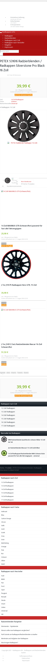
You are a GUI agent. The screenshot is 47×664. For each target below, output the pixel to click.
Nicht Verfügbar (7, 246)
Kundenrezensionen (14, 186)
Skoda (3, 600)
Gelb (2, 525)
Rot (2, 554)
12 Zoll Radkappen (8, 408)
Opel (3, 590)
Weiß (3, 564)
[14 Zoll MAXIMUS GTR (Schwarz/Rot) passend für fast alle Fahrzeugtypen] (23, 205)
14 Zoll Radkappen (8, 415)
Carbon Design (6, 518)
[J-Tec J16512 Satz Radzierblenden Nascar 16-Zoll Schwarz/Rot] (23, 323)
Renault (3, 597)
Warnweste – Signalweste (9, 626)
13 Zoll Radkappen (8, 412)
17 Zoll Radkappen (8, 426)
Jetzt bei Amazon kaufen (23, 95)
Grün (2, 540)
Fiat (2, 583)
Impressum (9, 47)
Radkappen (9, 36)
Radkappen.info (8, 32)
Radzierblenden (10, 38)
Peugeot (4, 593)
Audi (2, 576)
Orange (3, 547)
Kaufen (4, 305)
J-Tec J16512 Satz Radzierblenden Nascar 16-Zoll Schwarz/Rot (21, 345)
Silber (3, 561)
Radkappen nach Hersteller (14, 43)
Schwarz (14, 101)
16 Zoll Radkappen (17, 100)
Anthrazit (4, 511)
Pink (2, 550)
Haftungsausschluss (25, 656)
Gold (2, 529)
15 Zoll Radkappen (8, 419)
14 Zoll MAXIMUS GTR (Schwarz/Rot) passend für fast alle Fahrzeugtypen (21, 227)
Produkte (8, 468)
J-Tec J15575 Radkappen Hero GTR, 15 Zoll (19, 285)
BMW (3, 579)
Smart (3, 604)
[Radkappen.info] (23, 7)
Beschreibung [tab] (26, 182)
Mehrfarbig (5, 543)
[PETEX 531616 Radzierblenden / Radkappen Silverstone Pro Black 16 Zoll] (23, 126)
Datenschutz (26, 658)
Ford (2, 586)
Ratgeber (8, 45)
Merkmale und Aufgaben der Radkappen (14, 638)
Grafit (3, 533)
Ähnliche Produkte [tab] (27, 184)
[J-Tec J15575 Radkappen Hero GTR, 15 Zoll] (23, 264)
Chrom (3, 522)
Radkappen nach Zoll (12, 40)
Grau (2, 536)
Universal (14, 103)
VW (2, 614)
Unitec (3, 607)
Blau (2, 515)
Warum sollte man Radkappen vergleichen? (15, 630)
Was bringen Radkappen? (9, 643)
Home (2, 468)
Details (3, 244)
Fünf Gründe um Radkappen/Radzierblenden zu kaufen (19, 634)
